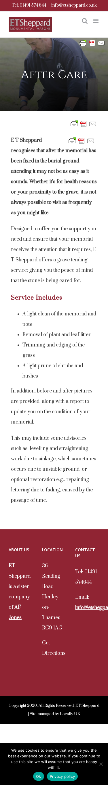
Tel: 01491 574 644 (29, 5)
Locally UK (70, 714)
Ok (38, 776)
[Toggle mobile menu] (96, 21)
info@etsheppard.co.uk (74, 5)
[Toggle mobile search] (85, 21)
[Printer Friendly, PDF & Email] (92, 43)
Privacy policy (62, 776)
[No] (101, 764)
